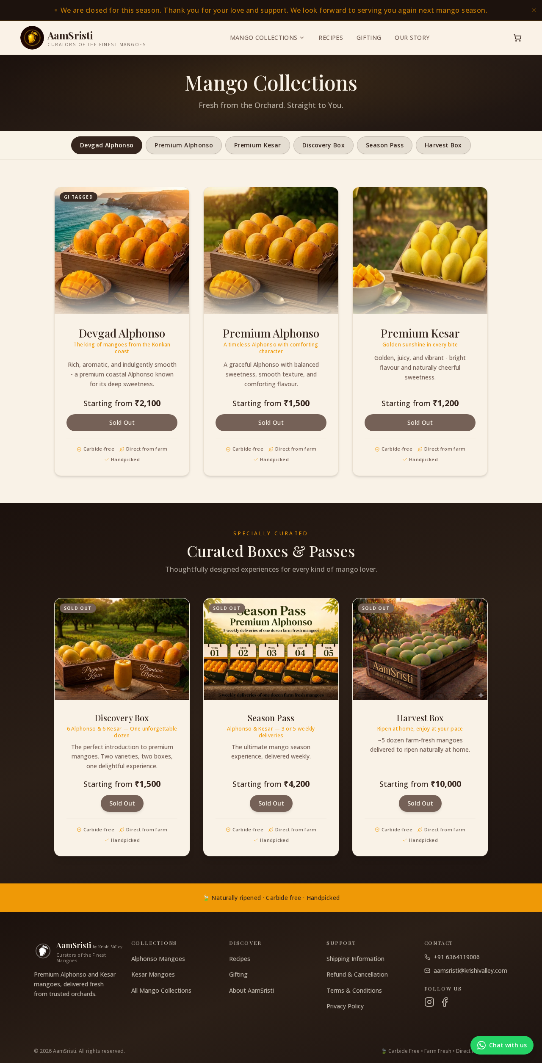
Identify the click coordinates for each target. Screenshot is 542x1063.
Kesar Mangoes (153, 974)
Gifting (369, 37)
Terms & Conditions (354, 990)
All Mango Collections (161, 990)
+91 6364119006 (457, 957)
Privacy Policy (345, 1006)
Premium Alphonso (184, 145)
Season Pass (385, 145)
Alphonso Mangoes (158, 959)
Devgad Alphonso (106, 145)
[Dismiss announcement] (534, 10)
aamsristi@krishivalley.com (470, 970)
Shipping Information (355, 959)
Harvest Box (443, 145)
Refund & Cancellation (357, 974)
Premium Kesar (257, 145)
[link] (271, 10)
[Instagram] (429, 1002)
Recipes (330, 37)
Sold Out (122, 422)
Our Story (412, 37)
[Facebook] (445, 1002)
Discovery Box (323, 145)
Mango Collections (264, 37)
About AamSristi (251, 990)
